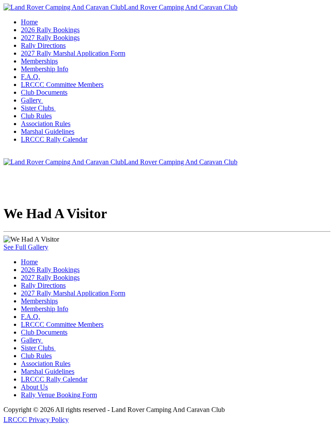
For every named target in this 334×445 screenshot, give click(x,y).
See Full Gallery (25, 247)
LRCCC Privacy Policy (36, 419)
